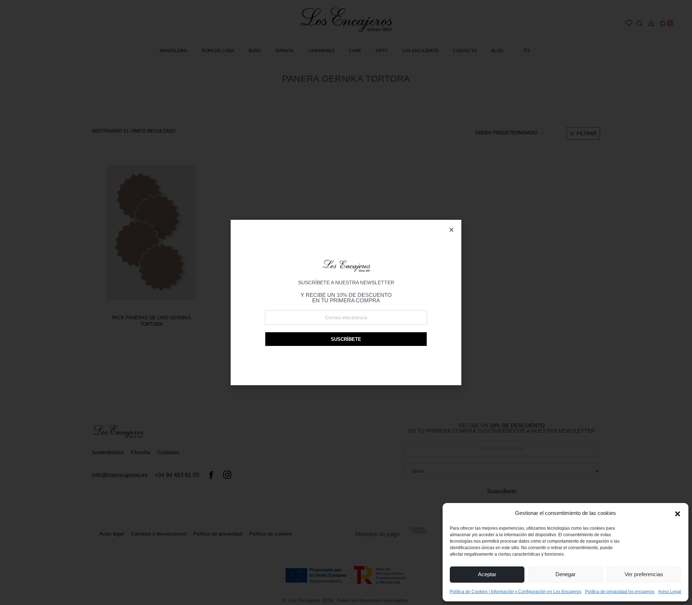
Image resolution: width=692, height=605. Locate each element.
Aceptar (487, 574)
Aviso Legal (669, 591)
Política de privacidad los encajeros (620, 591)
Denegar (565, 574)
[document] (346, 302)
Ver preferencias (644, 574)
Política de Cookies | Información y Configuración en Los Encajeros (515, 591)
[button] (677, 513)
